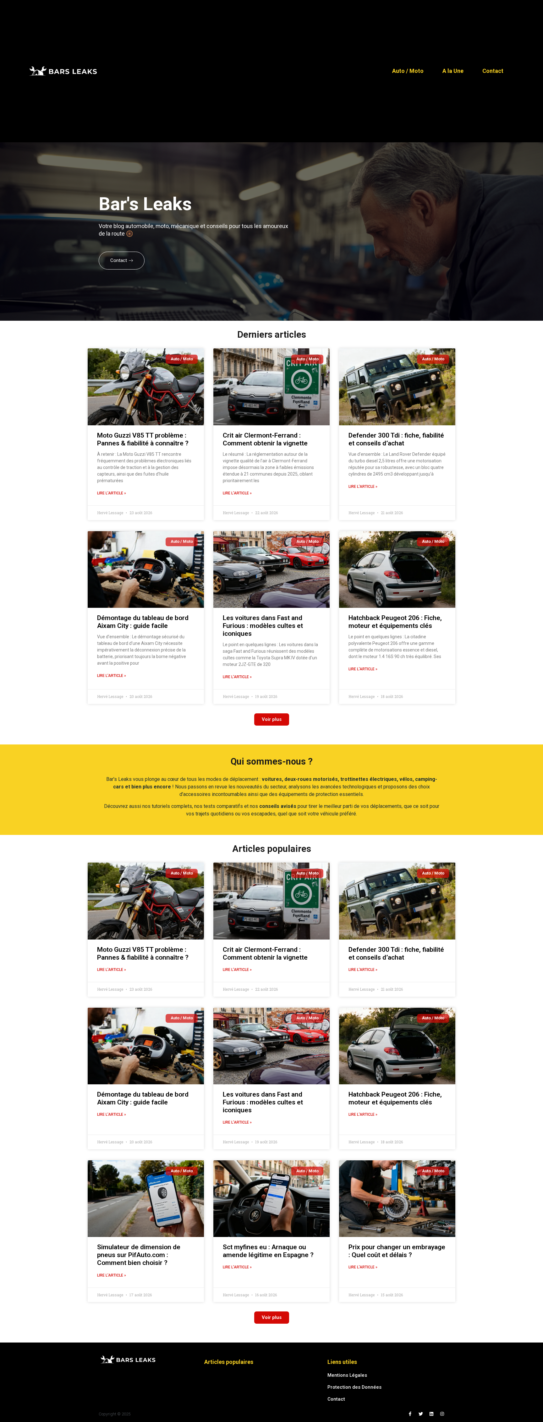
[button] (271, 719)
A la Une (452, 71)
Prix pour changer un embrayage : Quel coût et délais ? (396, 1251)
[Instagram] (442, 1414)
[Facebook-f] (410, 1414)
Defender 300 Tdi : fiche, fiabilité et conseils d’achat (396, 439)
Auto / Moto (408, 71)
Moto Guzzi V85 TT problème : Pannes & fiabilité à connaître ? (143, 439)
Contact (492, 71)
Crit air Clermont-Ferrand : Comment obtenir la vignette (265, 439)
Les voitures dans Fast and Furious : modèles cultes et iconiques (263, 625)
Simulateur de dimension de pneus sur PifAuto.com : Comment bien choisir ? (138, 1255)
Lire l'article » (111, 493)
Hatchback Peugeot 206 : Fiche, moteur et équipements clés (395, 621)
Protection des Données (354, 1387)
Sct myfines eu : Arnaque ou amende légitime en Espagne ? (268, 1251)
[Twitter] (421, 1414)
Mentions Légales (347, 1375)
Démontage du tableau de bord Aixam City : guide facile (143, 621)
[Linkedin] (431, 1414)
